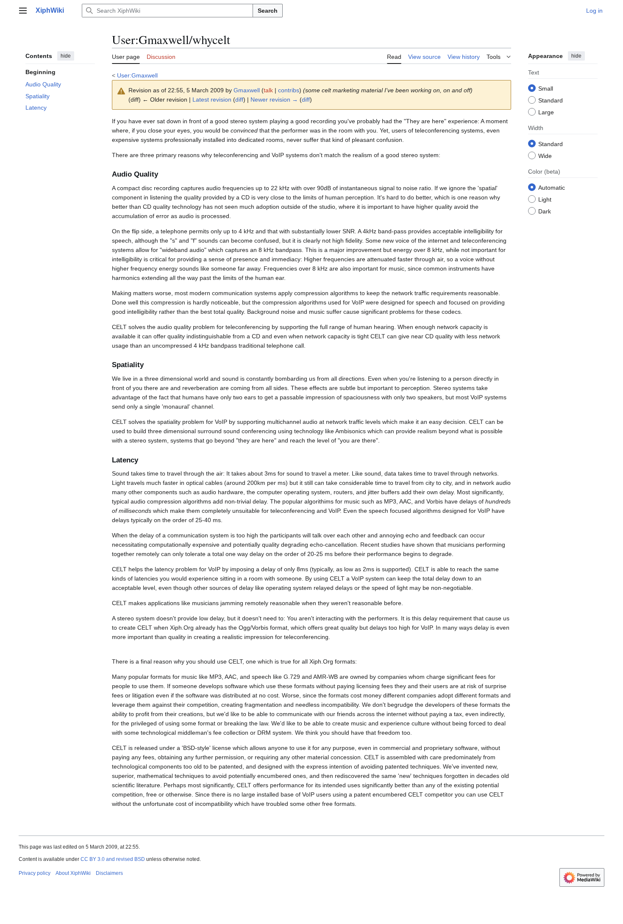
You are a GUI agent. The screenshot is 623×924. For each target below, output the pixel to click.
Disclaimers (109, 873)
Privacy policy (34, 873)
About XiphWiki (73, 873)
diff (239, 99)
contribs (288, 90)
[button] (23, 10)
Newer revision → (274, 99)
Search (268, 10)
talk (268, 90)
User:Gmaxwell (137, 75)
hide (66, 56)
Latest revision (211, 99)
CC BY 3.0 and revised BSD (113, 859)
